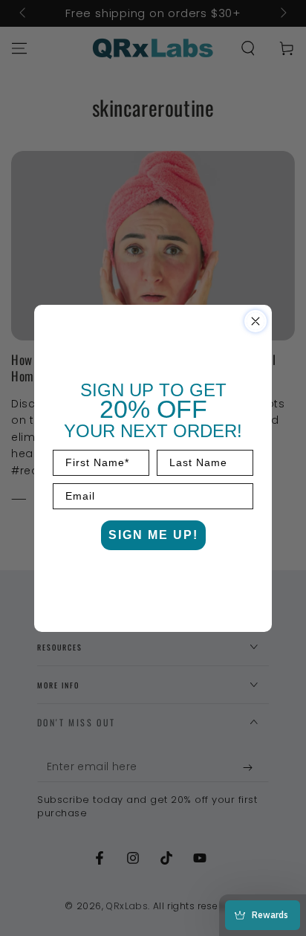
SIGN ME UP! (153, 535)
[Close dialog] (255, 321)
